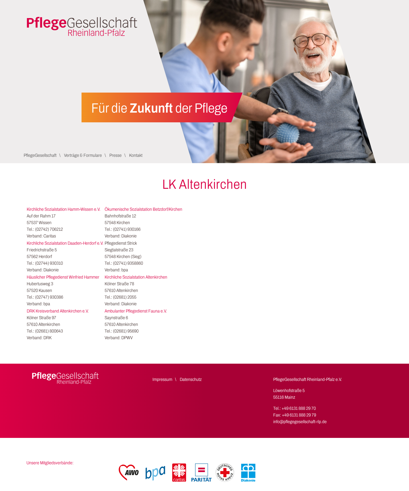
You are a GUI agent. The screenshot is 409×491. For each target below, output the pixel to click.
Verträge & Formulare (83, 155)
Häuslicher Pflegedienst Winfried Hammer (63, 277)
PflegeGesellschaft (40, 155)
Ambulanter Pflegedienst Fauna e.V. (136, 311)
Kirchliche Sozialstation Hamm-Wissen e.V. (63, 209)
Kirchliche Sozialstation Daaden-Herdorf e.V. (65, 243)
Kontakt (135, 155)
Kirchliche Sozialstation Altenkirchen (136, 277)
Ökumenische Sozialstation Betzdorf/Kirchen (143, 209)
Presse (115, 155)
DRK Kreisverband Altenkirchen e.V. (58, 311)
